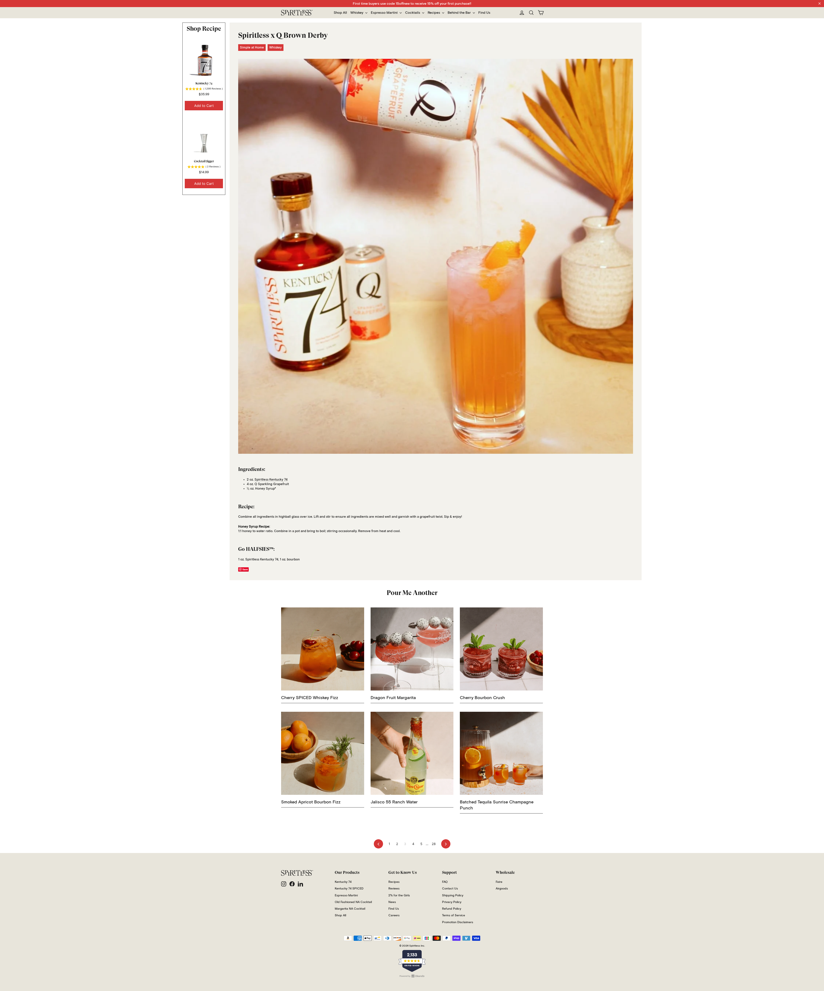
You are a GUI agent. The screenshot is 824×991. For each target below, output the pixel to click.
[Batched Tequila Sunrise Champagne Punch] (501, 753)
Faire (499, 881)
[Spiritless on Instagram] (283, 883)
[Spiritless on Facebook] (292, 883)
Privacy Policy (451, 902)
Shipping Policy (452, 895)
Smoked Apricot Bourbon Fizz (311, 802)
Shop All (340, 12)
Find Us (484, 12)
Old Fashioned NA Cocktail (353, 902)
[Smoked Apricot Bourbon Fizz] (322, 753)
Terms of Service (453, 915)
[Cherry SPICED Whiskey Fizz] (322, 649)
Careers (394, 915)
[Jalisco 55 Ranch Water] (412, 753)
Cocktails (413, 12)
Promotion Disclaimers (457, 922)
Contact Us (450, 888)
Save (245, 569)
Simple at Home (252, 47)
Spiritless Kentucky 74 (271, 479)
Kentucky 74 (203, 83)
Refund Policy (451, 908)
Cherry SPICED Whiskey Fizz (309, 698)
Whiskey (357, 12)
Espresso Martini (384, 12)
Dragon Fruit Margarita (393, 698)
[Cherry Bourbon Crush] (501, 649)
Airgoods (502, 888)
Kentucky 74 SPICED (349, 888)
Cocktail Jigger (204, 161)
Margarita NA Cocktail (350, 908)
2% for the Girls (399, 895)
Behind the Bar (460, 12)
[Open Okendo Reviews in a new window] (412, 976)
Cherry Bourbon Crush (482, 698)
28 (434, 844)
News (392, 902)
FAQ (445, 881)
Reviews (394, 888)
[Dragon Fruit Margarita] (412, 649)
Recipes (434, 12)
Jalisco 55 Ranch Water (394, 802)
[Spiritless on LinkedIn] (300, 883)
